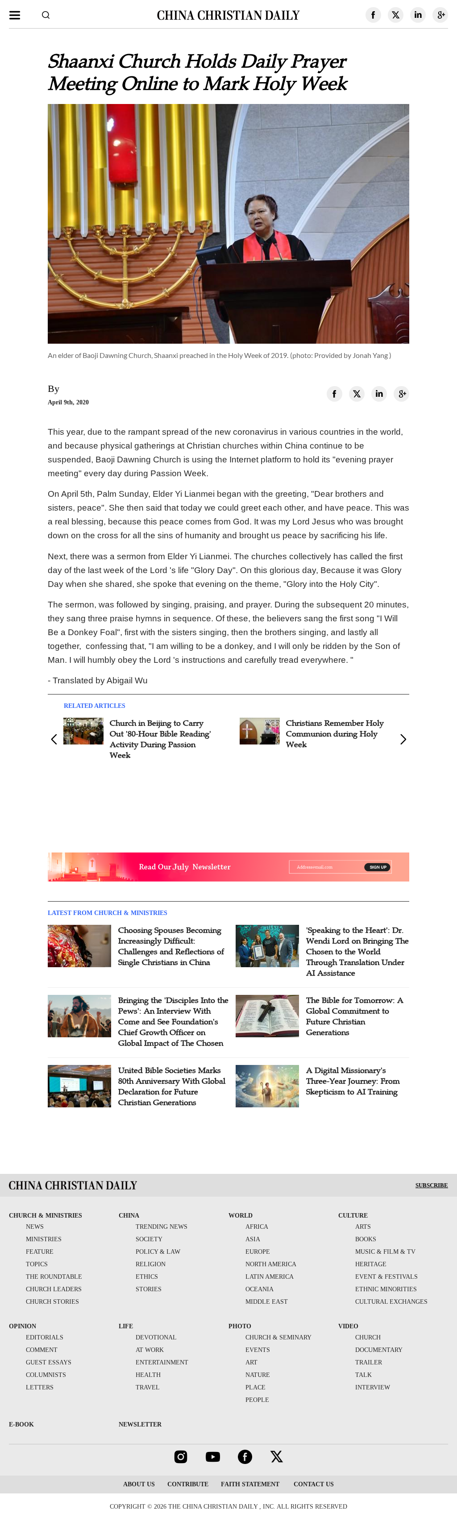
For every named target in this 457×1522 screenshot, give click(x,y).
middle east (266, 1301)
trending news (161, 1226)
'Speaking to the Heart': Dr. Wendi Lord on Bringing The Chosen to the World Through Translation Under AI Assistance (357, 951)
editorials (44, 1337)
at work (150, 1350)
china (129, 1215)
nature (257, 1375)
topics (37, 1264)
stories (149, 1289)
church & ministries (45, 1215)
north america (270, 1264)
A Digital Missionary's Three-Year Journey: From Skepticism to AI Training (353, 1081)
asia (252, 1239)
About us (139, 1484)
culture (353, 1215)
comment (42, 1350)
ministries (44, 1239)
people (257, 1400)
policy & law (158, 1251)
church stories (52, 1301)
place (255, 1387)
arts (363, 1226)
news (35, 1226)
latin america (269, 1276)
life (126, 1326)
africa (256, 1226)
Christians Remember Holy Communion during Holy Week (335, 733)
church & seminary (278, 1337)
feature (40, 1251)
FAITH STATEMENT (250, 1484)
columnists (46, 1375)
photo (239, 1326)
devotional (156, 1337)
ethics (147, 1276)
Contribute (187, 1484)
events (257, 1350)
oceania (259, 1289)
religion (151, 1264)
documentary (379, 1350)
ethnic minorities (386, 1289)
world (240, 1215)
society (149, 1239)
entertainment (162, 1362)
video (348, 1326)
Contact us (313, 1484)
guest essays (48, 1362)
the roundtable (54, 1276)
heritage (370, 1264)
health (148, 1375)
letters (40, 1387)
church (368, 1337)
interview (372, 1387)
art (251, 1362)
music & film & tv (385, 1251)
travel (148, 1387)
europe (257, 1251)
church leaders (54, 1289)
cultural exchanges (391, 1301)
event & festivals (386, 1276)
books (365, 1239)
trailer (368, 1362)
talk (363, 1375)
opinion (22, 1326)
